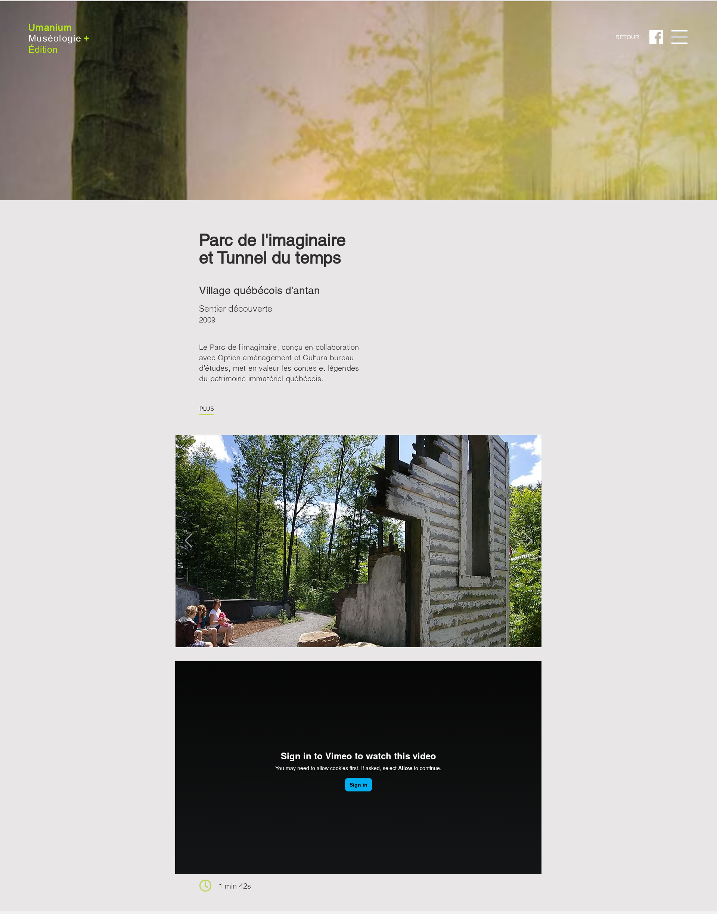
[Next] (528, 541)
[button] (679, 37)
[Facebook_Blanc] (656, 37)
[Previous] (188, 541)
